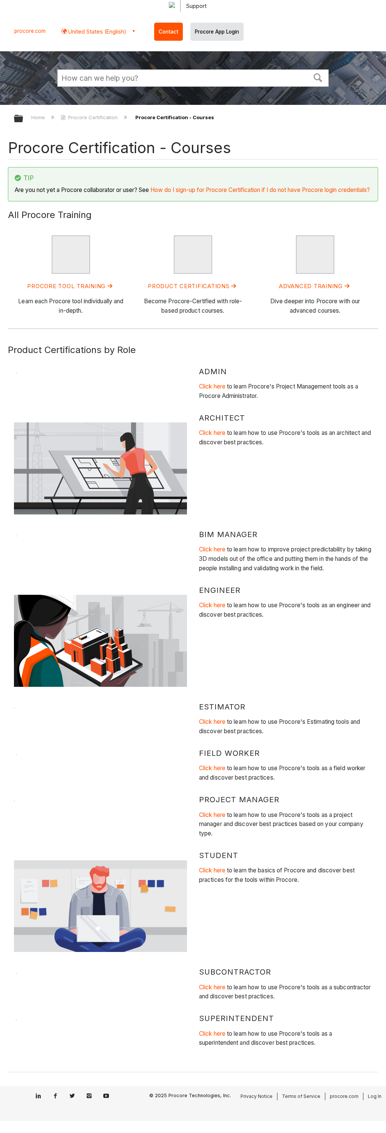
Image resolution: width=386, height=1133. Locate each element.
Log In (374, 1096)
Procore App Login (217, 32)
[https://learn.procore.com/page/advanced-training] (315, 271)
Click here (212, 386)
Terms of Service (301, 1096)
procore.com (30, 31)
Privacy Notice (256, 1096)
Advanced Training (312, 286)
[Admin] (71, 271)
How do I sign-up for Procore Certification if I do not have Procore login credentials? (260, 189)
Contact (168, 32)
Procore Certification (93, 117)
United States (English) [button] (96, 31)
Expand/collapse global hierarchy (23, 119)
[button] (318, 77)
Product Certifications (189, 286)
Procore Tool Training (67, 286)
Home (38, 117)
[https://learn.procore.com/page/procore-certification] (193, 271)
